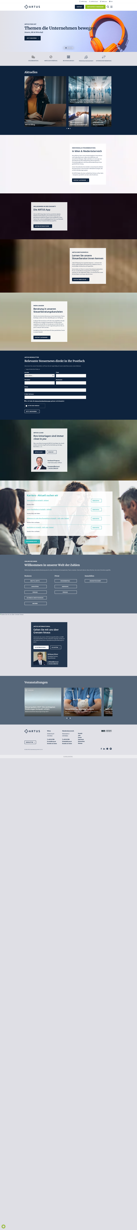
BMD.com (51, 452)
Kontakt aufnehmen (79, 180)
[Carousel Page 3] (67, 47)
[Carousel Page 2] (68, 128)
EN (112, 1)
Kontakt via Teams (52, 743)
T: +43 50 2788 (50, 739)
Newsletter (29, 742)
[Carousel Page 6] (72, 47)
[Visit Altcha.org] (43, 406)
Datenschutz (81, 741)
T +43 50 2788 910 (53, 664)
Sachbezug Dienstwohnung (35, 597)
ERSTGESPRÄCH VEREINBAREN (95, 6)
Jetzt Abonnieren (31, 411)
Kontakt (80, 733)
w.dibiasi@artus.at (53, 662)
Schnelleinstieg (68, 756)
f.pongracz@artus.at (54, 466)
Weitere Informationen (42, 226)
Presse (80, 737)
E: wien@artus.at (51, 741)
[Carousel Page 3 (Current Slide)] (70, 128)
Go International (40, 647)
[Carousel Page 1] (64, 47)
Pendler (35, 592)
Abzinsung (65, 586)
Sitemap (80, 743)
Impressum (81, 739)
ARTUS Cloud (38, 452)
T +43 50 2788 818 (53, 468)
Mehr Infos (95, 500)
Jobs (79, 735)
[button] (108, 7)
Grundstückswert (95, 581)
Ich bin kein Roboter (33, 405)
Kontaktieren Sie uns (79, 279)
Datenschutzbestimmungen (43, 401)
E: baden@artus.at (67, 741)
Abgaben (35, 603)
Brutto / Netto (35, 581)
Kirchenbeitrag (65, 581)
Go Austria (55, 647)
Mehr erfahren (31, 38)
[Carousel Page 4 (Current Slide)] (69, 47)
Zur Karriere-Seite (31, 541)
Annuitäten (35, 586)
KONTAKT (79, 6)
